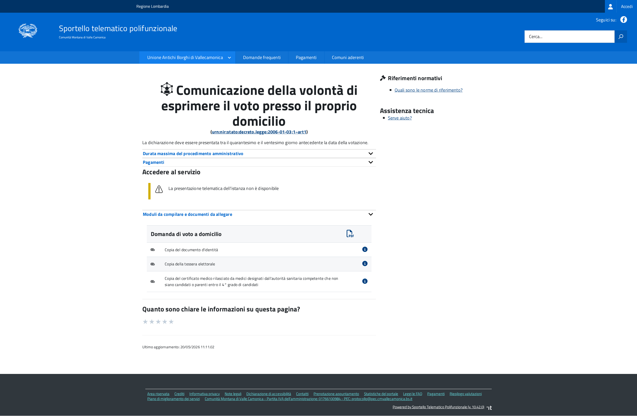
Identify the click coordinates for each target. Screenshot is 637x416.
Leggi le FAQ (412, 394)
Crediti (179, 394)
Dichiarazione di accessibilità (268, 394)
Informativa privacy (204, 394)
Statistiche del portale (381, 394)
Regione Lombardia (152, 6)
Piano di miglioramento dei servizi (173, 399)
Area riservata (158, 394)
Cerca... (535, 36)
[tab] (259, 153)
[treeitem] (621, 6)
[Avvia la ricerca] (621, 36)
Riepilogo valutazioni (466, 394)
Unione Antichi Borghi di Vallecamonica (185, 57)
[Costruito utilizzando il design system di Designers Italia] (489, 408)
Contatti (302, 394)
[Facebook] (622, 19)
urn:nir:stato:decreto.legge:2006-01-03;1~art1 (259, 131)
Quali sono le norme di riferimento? (429, 90)
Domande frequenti (262, 57)
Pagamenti (306, 57)
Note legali (233, 394)
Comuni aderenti (348, 57)
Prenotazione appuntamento (336, 394)
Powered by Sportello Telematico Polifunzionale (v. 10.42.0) (438, 407)
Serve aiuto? (400, 118)
